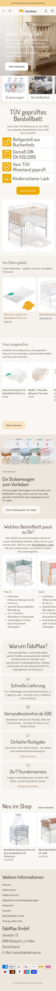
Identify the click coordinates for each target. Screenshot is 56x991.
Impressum (8, 905)
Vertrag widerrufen (12, 921)
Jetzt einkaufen (17, 66)
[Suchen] (10, 11)
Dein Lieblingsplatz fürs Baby (21, 509)
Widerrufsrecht (10, 895)
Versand (6, 884)
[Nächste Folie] (50, 88)
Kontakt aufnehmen (28, 786)
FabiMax (23, 983)
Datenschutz (9, 889)
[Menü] (3, 10)
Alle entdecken (46, 807)
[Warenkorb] (52, 11)
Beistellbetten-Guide (43, 544)
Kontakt (6, 910)
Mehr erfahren (28, 756)
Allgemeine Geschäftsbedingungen (20, 900)
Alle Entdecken (14, 425)
